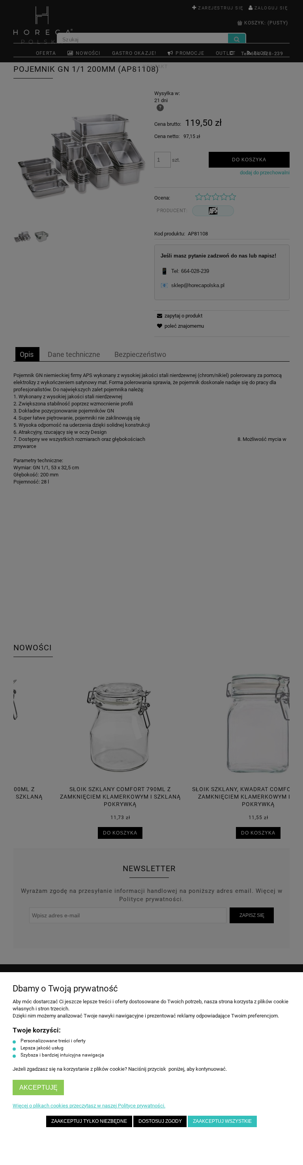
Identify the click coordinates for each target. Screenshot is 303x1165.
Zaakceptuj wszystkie (222, 1121)
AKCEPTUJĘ (38, 1087)
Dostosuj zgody (160, 1121)
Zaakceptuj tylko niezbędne (89, 1121)
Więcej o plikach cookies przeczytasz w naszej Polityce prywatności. (89, 1106)
